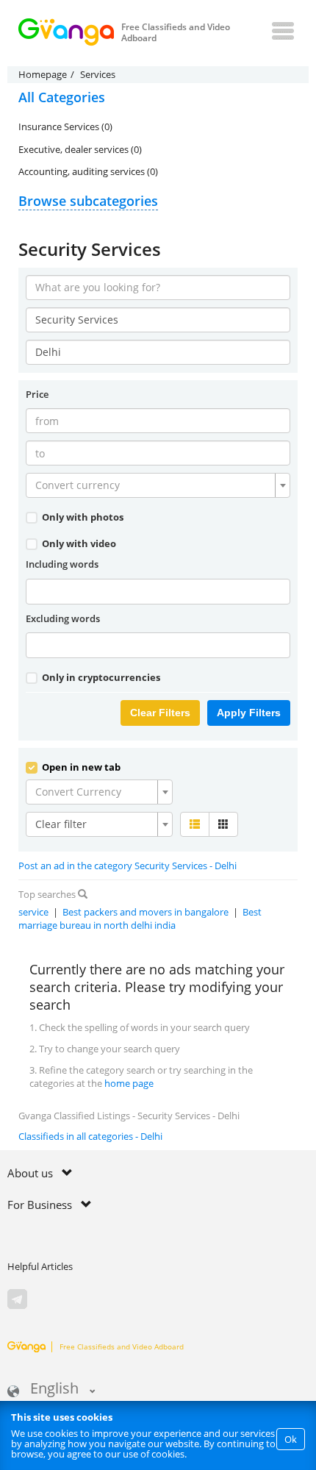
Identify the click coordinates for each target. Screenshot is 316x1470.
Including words (62, 564)
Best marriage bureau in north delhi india (140, 918)
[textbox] (153, 485)
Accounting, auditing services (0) (88, 171)
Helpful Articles (40, 1266)
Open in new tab (80, 767)
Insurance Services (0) (65, 126)
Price (37, 394)
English (54, 1389)
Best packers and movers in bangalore (145, 911)
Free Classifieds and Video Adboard (122, 1346)
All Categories (61, 97)
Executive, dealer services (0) (80, 149)
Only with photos (81, 517)
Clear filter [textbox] (61, 824)
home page (129, 1083)
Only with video (78, 543)
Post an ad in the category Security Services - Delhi (127, 865)
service (33, 911)
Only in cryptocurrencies (100, 677)
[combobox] (158, 485)
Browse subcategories (88, 201)
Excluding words (63, 618)
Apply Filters (249, 712)
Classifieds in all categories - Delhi (90, 1136)
